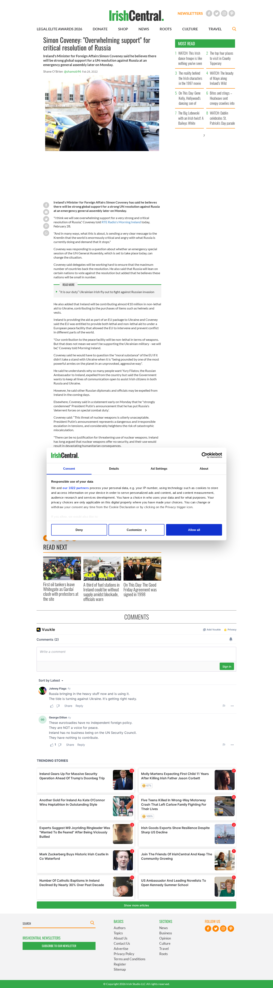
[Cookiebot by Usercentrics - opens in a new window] (204, 455)
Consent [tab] (69, 468)
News (163, 928)
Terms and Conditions (129, 959)
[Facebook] (209, 13)
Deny (79, 530)
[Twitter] (216, 13)
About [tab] (204, 468)
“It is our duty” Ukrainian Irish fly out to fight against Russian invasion (106, 292)
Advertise (121, 949)
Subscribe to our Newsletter (59, 946)
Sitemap (120, 969)
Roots (163, 954)
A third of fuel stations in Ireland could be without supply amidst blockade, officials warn (101, 592)
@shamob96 (72, 71)
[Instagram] (224, 13)
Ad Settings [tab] (159, 468)
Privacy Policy (124, 954)
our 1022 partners (76, 487)
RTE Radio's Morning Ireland (121, 222)
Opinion (165, 938)
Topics (118, 933)
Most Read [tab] (186, 43)
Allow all (194, 530)
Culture (164, 943)
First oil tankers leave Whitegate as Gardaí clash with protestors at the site (60, 591)
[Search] (234, 29)
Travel (164, 949)
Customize (134, 530)
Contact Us (122, 943)
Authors (120, 928)
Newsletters (190, 13)
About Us (120, 938)
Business (165, 933)
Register (120, 964)
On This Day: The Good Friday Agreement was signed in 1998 (140, 589)
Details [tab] (114, 468)
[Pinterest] (232, 13)
